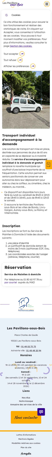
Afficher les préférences (16, 66)
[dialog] (26, 40)
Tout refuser (10, 60)
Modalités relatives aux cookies (26, 443)
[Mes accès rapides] (48, 164)
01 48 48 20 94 (33, 350)
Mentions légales (26, 439)
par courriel (11, 282)
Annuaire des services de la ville (26, 404)
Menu (47, 3)
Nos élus (26, 397)
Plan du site (26, 447)
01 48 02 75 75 (28, 346)
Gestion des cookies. (21, 46)
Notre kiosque (26, 401)
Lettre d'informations (26, 435)
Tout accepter (11, 53)
